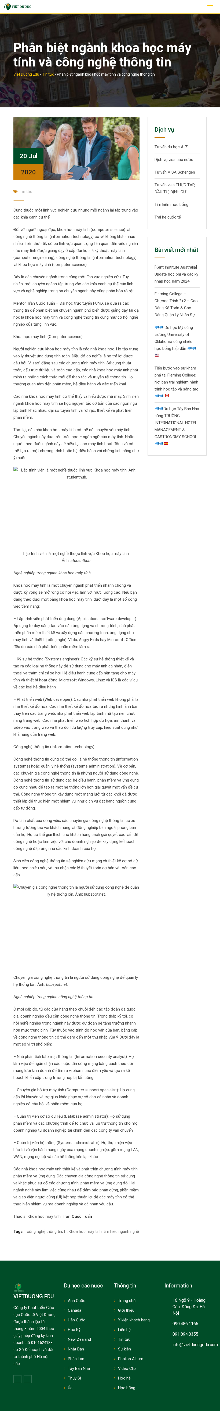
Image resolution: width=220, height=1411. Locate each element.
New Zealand (79, 1339)
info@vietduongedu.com (195, 1344)
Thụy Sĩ (74, 1378)
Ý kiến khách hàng (134, 1320)
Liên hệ (124, 1329)
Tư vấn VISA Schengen (175, 172)
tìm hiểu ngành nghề (121, 1231)
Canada (74, 1310)
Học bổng (126, 1387)
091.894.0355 (185, 1334)
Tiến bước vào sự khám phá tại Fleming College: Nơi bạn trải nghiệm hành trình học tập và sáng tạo (177, 379)
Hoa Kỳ (74, 1329)
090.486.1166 (185, 1323)
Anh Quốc (76, 1300)
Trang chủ (126, 1300)
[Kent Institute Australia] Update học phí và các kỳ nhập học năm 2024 (176, 274)
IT (65, 1231)
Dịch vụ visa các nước (174, 159)
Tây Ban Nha (79, 1368)
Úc (70, 1387)
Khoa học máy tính (85, 1231)
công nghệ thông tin (44, 1231)
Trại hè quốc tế (168, 217)
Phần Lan (76, 1358)
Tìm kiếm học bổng (171, 204)
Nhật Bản (76, 1349)
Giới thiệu (126, 1310)
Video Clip (127, 1368)
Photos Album (130, 1358)
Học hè (124, 1378)
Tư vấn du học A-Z (171, 147)
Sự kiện (124, 1349)
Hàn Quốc (76, 1320)
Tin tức (26, 191)
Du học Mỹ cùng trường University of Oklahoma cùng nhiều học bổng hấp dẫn (174, 338)
